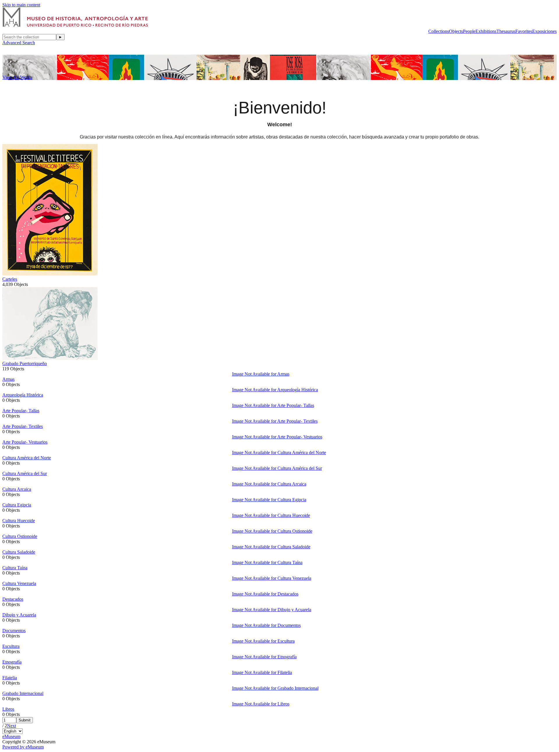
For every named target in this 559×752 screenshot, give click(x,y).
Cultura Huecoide (18, 520)
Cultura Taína (14, 567)
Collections (438, 31)
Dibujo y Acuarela (19, 614)
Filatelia (9, 677)
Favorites (523, 31)
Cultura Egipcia (16, 504)
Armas (8, 379)
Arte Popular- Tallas (20, 410)
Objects (456, 31)
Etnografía (12, 661)
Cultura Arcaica (16, 489)
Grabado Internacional (22, 693)
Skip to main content (21, 4)
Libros (8, 709)
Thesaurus (505, 31)
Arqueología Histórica (22, 394)
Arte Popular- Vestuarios (24, 442)
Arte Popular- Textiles (22, 426)
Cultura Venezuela (19, 583)
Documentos (14, 630)
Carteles (9, 279)
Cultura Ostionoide (19, 536)
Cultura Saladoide (18, 552)
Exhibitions (485, 31)
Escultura (11, 646)
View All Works (17, 77)
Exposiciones (544, 31)
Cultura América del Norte (26, 457)
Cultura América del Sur (24, 473)
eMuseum (11, 736)
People (469, 31)
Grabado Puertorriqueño (24, 363)
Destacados (12, 599)
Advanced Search (18, 42)
